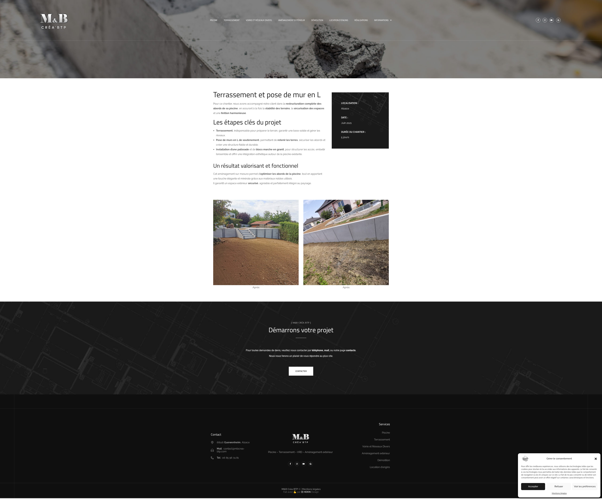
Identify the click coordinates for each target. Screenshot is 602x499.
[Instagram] (545, 20)
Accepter (533, 486)
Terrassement (232, 20)
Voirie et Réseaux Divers (259, 20)
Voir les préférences (585, 486)
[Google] (558, 20)
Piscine (213, 20)
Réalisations (361, 20)
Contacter (301, 371)
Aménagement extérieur (291, 20)
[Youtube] (551, 20)
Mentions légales (559, 493)
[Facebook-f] (538, 20)
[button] (595, 458)
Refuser (558, 486)
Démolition (317, 20)
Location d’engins (338, 20)
